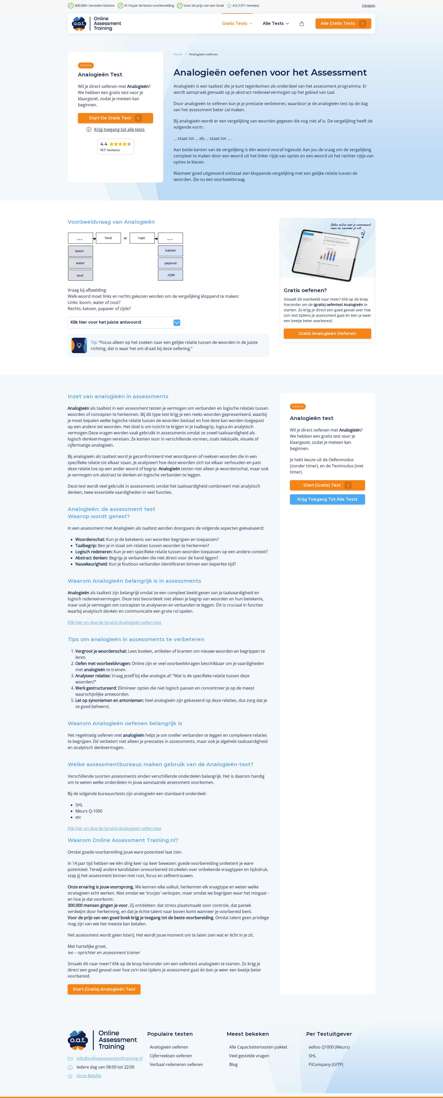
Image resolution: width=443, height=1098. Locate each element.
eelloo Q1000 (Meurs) (329, 1047)
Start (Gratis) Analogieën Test (104, 989)
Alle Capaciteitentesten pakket (258, 1047)
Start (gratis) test (322, 485)
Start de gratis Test (110, 118)
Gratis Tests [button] (234, 23)
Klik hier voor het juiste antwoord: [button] (106, 322)
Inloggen (368, 5)
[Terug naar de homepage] (96, 23)
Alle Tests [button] (273, 23)
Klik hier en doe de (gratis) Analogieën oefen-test (114, 622)
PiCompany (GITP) (326, 1064)
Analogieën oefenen (169, 1047)
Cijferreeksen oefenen (171, 1056)
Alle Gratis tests (338, 23)
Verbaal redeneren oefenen (176, 1064)
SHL (312, 1056)
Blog (233, 1064)
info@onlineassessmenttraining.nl (110, 1058)
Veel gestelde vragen (249, 1056)
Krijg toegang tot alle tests (119, 129)
